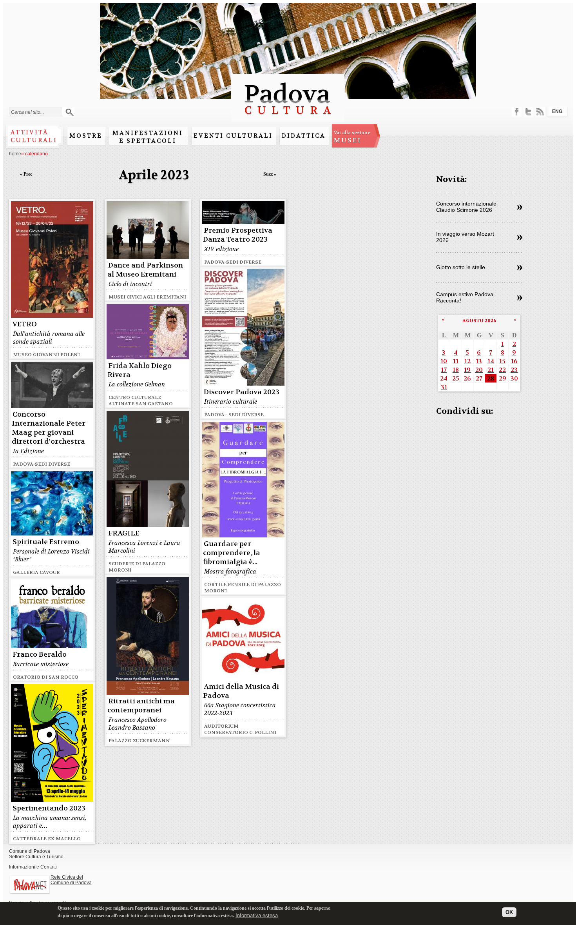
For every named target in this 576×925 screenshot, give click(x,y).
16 (514, 361)
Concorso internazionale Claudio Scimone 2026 (466, 206)
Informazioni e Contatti (33, 867)
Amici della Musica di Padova (241, 691)
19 (467, 370)
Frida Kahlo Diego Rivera (139, 370)
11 (455, 361)
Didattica (304, 136)
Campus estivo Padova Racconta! (464, 297)
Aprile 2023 (154, 175)
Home (15, 154)
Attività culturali (34, 136)
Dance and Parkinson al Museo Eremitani (145, 270)
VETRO (25, 324)
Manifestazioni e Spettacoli (147, 137)
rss (540, 112)
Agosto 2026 (479, 320)
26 (467, 378)
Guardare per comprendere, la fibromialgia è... (231, 552)
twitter (528, 112)
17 (444, 370)
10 (443, 361)
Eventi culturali (233, 136)
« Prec (26, 174)
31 (444, 387)
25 (455, 378)
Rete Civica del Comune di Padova (71, 879)
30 (514, 378)
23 (514, 370)
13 (479, 361)
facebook (517, 112)
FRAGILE (123, 533)
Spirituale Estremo (46, 541)
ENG (557, 111)
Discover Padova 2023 (241, 392)
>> (519, 207)
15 (502, 361)
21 (490, 370)
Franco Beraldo (40, 654)
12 (467, 361)
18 (456, 370)
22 (502, 370)
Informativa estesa (256, 915)
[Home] (287, 118)
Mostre (85, 136)
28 (490, 378)
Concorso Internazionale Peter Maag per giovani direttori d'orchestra (48, 428)
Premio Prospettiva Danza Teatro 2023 (237, 235)
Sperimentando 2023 (49, 808)
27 (479, 378)
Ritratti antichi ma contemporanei (141, 706)
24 (443, 378)
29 (502, 378)
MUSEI (352, 136)
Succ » (269, 174)
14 (490, 361)
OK (509, 912)
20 (479, 370)
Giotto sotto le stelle (460, 267)
